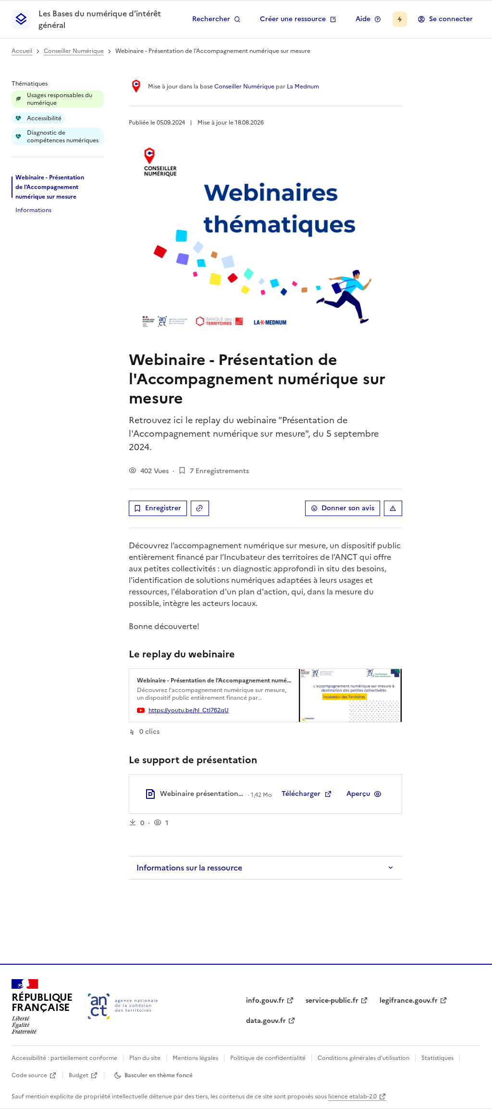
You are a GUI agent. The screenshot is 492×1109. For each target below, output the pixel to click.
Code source (29, 1075)
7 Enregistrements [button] (219, 471)
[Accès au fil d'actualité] (400, 19)
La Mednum (303, 86)
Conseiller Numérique (74, 51)
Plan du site (144, 1058)
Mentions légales (195, 1058)
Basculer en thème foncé (158, 1075)
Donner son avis (347, 508)
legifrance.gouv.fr (409, 1001)
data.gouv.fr (266, 1021)
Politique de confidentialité (268, 1058)
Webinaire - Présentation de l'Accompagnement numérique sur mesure (49, 187)
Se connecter (451, 19)
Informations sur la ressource (189, 867)
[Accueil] (123, 1006)
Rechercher (211, 19)
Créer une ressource (293, 19)
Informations (33, 210)
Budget (78, 1075)
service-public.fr (332, 1001)
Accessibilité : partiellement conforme (64, 1058)
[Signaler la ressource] (393, 508)
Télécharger (301, 794)
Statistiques (437, 1058)
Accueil (22, 51)
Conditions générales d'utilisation (363, 1058)
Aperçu (358, 794)
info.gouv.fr (265, 1001)
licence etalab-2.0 (352, 1096)
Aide (363, 19)
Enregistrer (163, 508)
